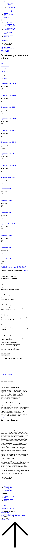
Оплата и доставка (8, 14)
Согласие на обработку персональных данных (13, 515)
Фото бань (9, 11)
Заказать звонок (5, 51)
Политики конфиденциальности (9, 514)
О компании (7, 15)
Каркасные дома (11, 4)
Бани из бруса (10, 6)
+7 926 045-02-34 (5, 40)
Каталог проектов (8, 2)
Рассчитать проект (5, 47)
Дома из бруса (10, 3)
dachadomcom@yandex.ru (7, 48)
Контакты (6, 17)
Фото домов (10, 10)
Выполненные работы (9, 8)
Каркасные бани (11, 7)
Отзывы (6, 13)
